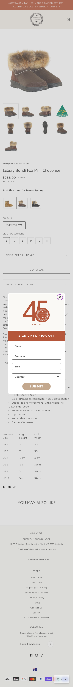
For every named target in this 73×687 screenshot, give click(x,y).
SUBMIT (36, 386)
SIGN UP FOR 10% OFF (36, 335)
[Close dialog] (60, 297)
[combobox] (35, 377)
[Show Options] (58, 377)
